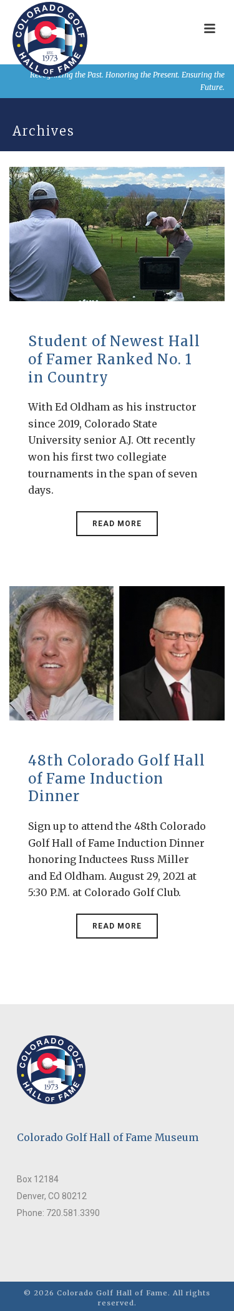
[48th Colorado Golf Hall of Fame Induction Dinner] (117, 652)
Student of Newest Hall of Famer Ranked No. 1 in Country (114, 359)
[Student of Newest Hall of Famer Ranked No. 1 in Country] (117, 233)
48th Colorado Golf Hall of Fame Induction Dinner (116, 778)
